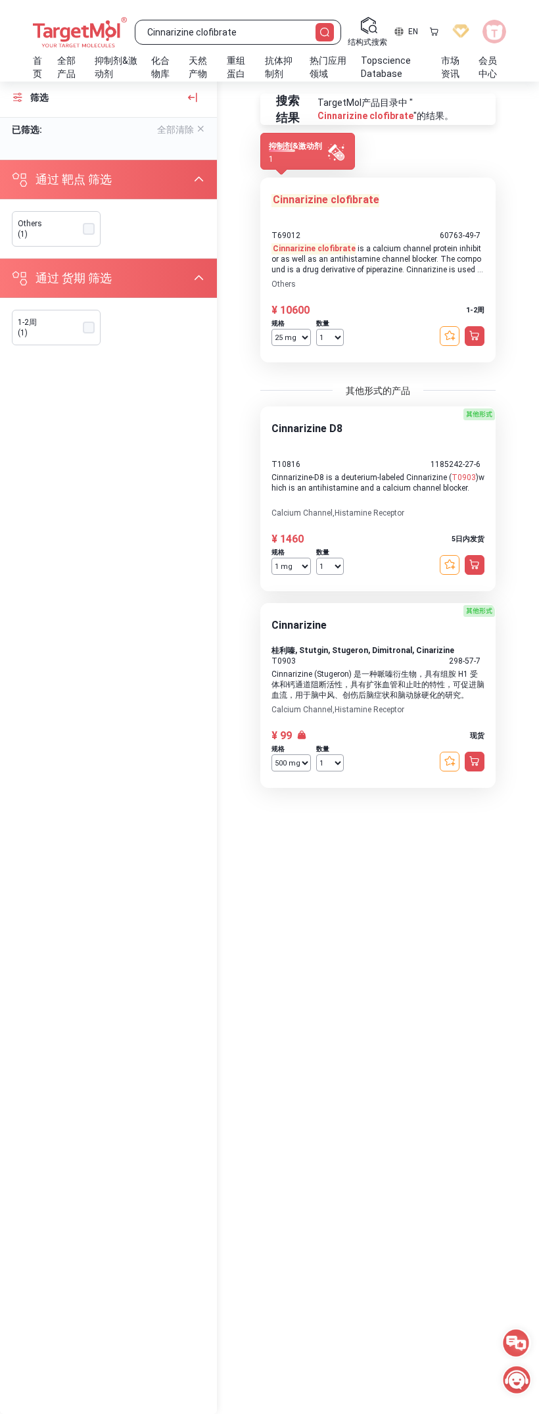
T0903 (464, 477)
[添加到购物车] (474, 336)
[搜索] (325, 32)
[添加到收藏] (449, 336)
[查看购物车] (434, 31)
